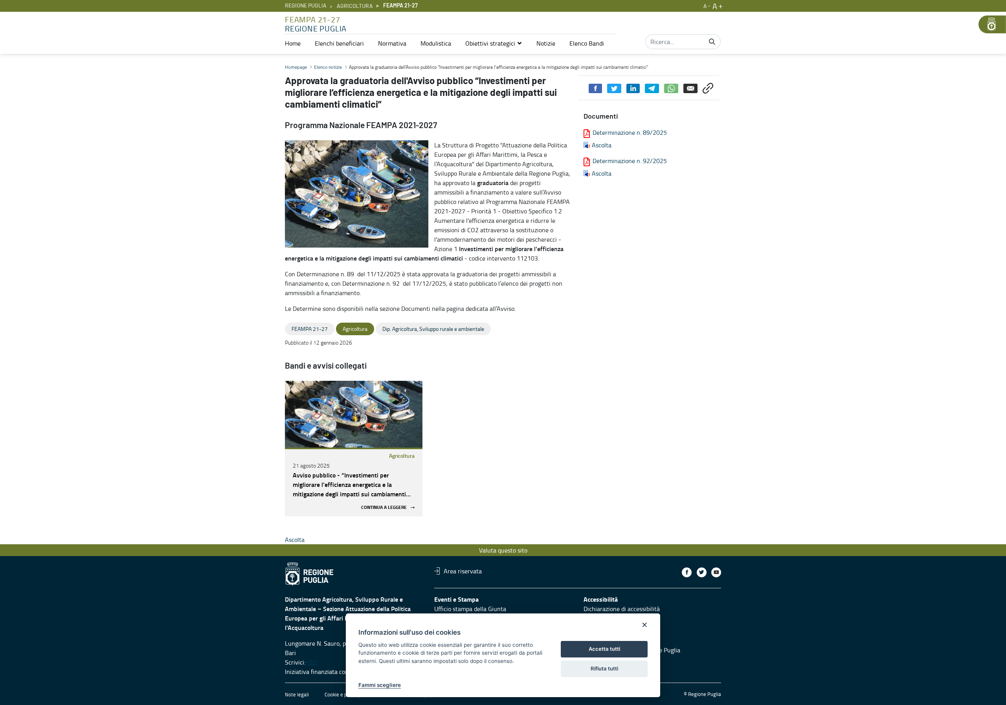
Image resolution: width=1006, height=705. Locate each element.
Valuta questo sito (503, 550)
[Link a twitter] (702, 572)
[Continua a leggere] (353, 414)
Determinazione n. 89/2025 (630, 132)
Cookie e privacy (342, 694)
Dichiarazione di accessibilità (622, 608)
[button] (493, 43)
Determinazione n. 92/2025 (630, 160)
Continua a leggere (384, 508)
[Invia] (712, 41)
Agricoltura (355, 6)
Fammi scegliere (379, 685)
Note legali (297, 694)
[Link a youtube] (716, 572)
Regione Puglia (306, 6)
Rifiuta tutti (604, 668)
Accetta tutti (604, 649)
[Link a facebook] (687, 572)
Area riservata (463, 571)
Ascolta (601, 145)
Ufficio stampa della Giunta (470, 608)
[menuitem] (293, 43)
